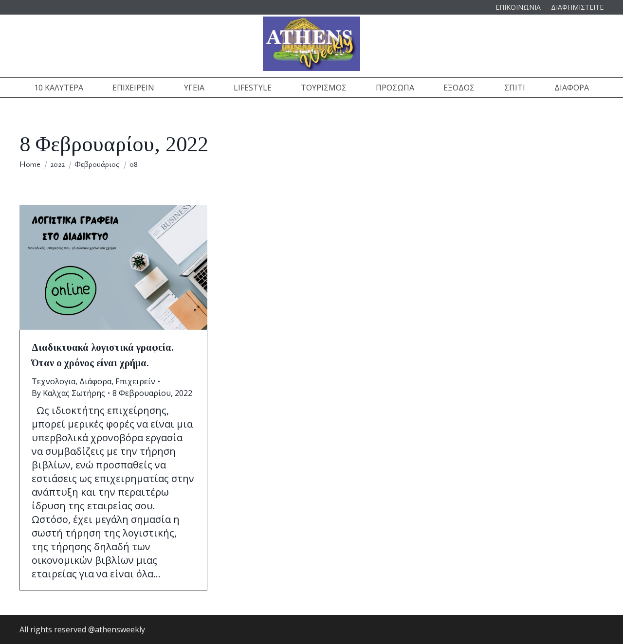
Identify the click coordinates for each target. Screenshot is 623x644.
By (68, 393)
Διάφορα (95, 381)
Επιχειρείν (135, 381)
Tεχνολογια (53, 381)
